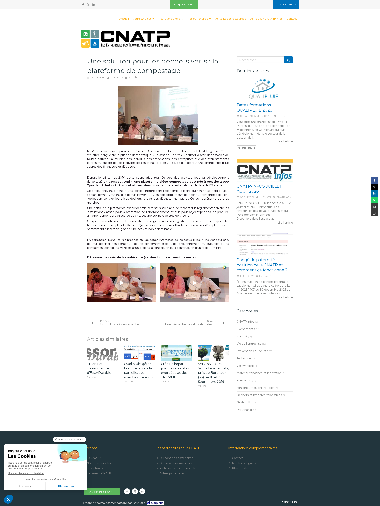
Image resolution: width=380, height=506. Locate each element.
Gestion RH (245, 402)
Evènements (246, 329)
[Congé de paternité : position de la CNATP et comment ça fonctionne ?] (265, 244)
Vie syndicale (246, 365)
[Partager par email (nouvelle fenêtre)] (374, 206)
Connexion (289, 502)
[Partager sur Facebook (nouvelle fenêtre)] (374, 180)
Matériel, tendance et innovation (259, 373)
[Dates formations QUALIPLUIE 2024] (265, 89)
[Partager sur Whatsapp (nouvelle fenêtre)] (374, 200)
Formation (244, 380)
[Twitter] (88, 5)
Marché (242, 336)
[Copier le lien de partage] (374, 213)
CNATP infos (245, 321)
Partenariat (244, 410)
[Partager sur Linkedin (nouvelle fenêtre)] (374, 193)
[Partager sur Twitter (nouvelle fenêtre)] (374, 187)
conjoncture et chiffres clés (255, 388)
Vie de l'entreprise (249, 343)
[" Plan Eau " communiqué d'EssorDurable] (102, 353)
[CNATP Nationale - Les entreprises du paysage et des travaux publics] (125, 39)
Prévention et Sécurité (252, 351)
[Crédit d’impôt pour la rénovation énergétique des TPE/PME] (176, 353)
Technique (244, 358)
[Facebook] (83, 5)
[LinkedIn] (93, 5)
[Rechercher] (288, 59)
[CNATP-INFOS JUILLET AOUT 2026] (265, 170)
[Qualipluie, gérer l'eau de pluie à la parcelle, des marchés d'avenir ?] (139, 353)
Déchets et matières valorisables (259, 395)
